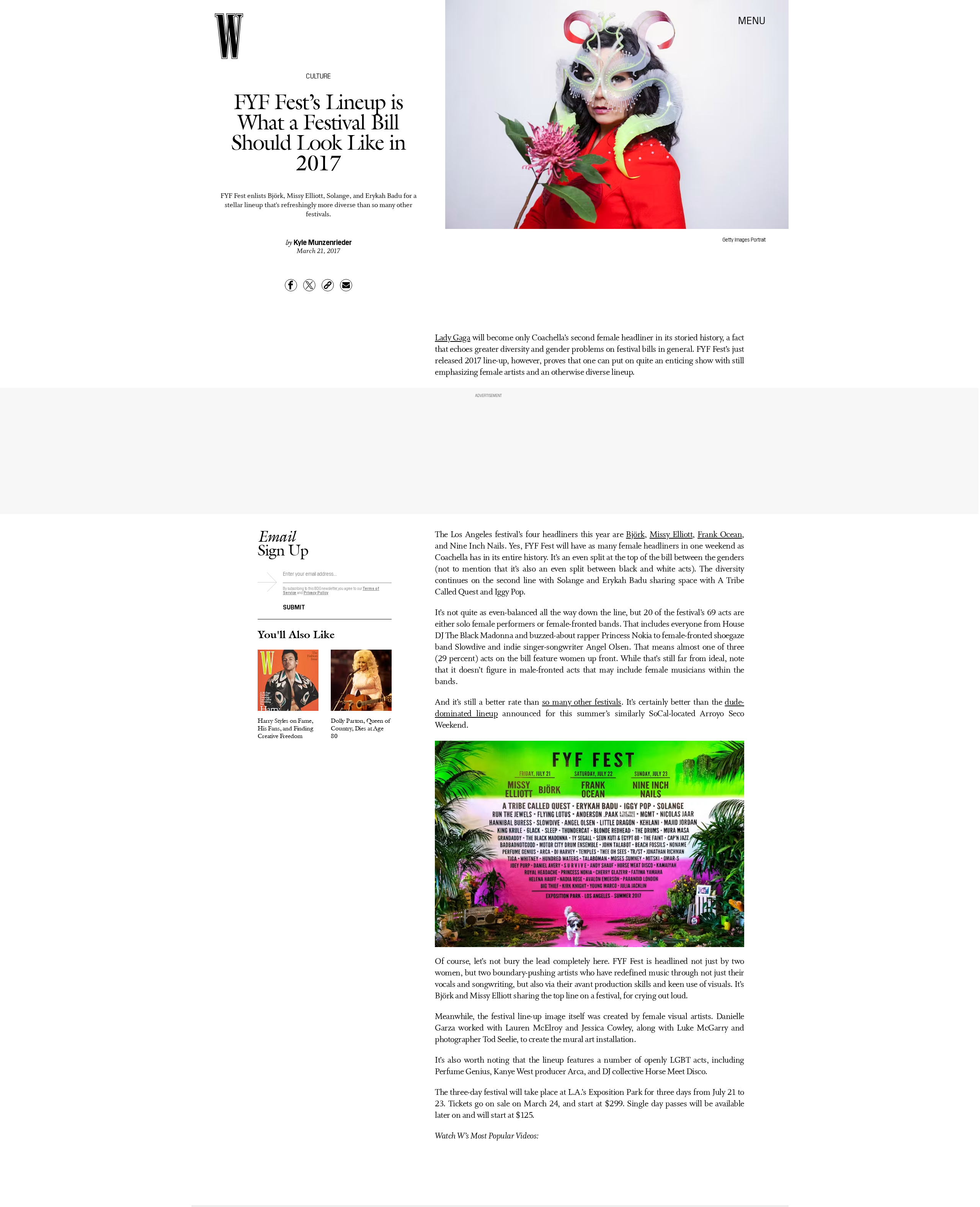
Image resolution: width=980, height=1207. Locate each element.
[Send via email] (346, 285)
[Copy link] (328, 285)
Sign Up (283, 543)
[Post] (309, 285)
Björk (635, 535)
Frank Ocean (719, 535)
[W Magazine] (228, 36)
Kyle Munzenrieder (323, 242)
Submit (294, 606)
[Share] (291, 285)
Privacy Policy (316, 592)
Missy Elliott (671, 535)
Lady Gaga (452, 338)
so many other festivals (581, 702)
